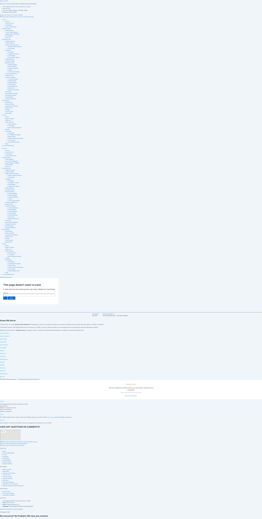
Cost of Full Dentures (10, 27)
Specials (7, 109)
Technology (8, 131)
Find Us (2, 401)
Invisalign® (8, 50)
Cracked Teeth (12, 84)
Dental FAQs (8, 113)
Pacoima (2, 376)
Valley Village (3, 339)
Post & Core (11, 88)
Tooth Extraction (9, 43)
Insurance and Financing (11, 106)
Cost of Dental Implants (11, 32)
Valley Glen (3, 356)
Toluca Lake (3, 341)
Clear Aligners (11, 55)
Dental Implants (7, 28)
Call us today (51, 417)
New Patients (6, 100)
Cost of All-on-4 (9, 23)
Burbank (2, 350)
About (4, 115)
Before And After (9, 104)
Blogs (6, 143)
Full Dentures (8, 25)
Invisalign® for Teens (13, 54)
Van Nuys (2, 362)
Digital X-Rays (11, 136)
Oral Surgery (11, 48)
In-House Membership (8, 145)
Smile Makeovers (12, 82)
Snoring (10, 70)
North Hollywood (4, 333)
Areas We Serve (9, 122)
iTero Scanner (11, 140)
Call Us (2, 414)
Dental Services (7, 39)
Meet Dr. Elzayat (9, 118)
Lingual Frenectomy (13, 68)
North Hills (3, 367)
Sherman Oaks (3, 359)
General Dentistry (9, 63)
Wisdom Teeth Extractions (12, 45)
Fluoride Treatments (10, 98)
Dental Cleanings (12, 66)
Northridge (3, 370)
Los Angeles (11, 125)
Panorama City (4, 373)
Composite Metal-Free (11, 73)
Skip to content (4, 1)
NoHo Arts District (5, 336)
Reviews (7, 129)
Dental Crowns (9, 75)
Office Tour (8, 120)
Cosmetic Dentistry (10, 77)
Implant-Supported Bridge (12, 34)
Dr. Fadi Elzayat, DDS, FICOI (109, 315)
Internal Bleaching (12, 86)
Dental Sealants (9, 97)
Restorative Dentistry (13, 89)
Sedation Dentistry (10, 41)
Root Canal (8, 91)
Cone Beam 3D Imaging (14, 134)
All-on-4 (5, 19)
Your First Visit (9, 111)
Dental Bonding (12, 80)
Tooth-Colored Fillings (14, 71)
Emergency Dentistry (10, 95)
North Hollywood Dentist (14, 127)
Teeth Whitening (9, 59)
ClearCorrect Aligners (13, 57)
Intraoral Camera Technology (15, 138)
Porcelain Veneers (10, 61)
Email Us (2, 420)
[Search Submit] (5, 298)
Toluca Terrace (4, 344)
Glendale (2, 365)
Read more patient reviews (131, 395)
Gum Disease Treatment (11, 93)
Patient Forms (9, 107)
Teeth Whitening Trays (14, 142)
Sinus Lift (7, 37)
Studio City (3, 353)
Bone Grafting (9, 36)
